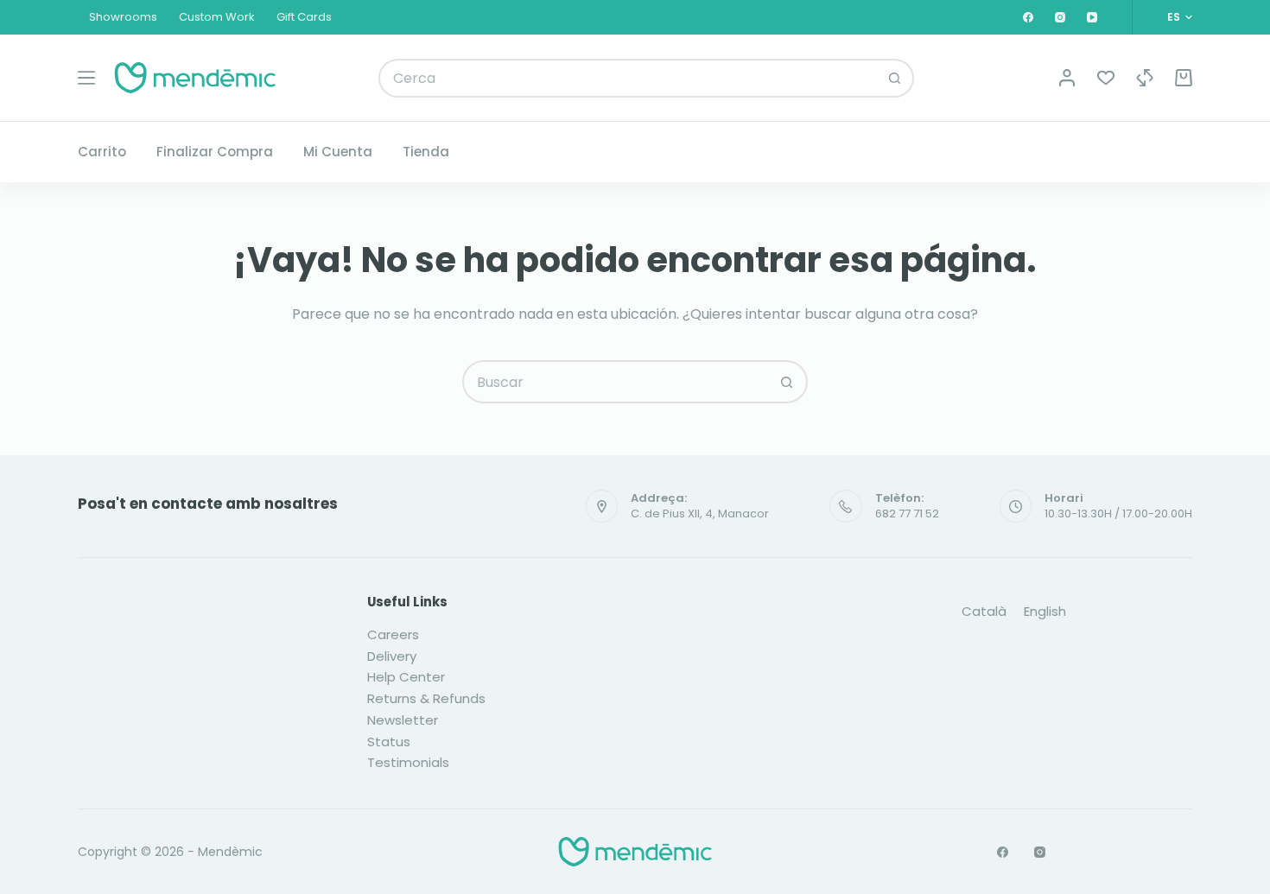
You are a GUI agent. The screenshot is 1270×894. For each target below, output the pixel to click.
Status (388, 741)
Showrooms (123, 17)
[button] (1179, 17)
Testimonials (408, 762)
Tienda (426, 152)
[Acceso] (1067, 77)
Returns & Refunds (426, 698)
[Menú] (86, 77)
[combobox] (628, 78)
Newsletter (402, 720)
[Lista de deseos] (1105, 77)
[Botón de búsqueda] (894, 78)
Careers (393, 634)
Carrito (102, 152)
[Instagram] (1060, 17)
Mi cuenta (337, 152)
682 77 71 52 (907, 513)
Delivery (391, 656)
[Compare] (1144, 77)
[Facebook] (1028, 17)
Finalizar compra (214, 152)
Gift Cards (304, 17)
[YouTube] (1092, 17)
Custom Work (217, 17)
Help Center (406, 677)
